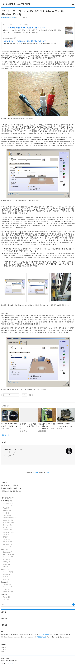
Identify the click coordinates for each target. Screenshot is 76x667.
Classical (7, 552)
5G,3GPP (7, 547)
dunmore (17, 637)
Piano (6, 562)
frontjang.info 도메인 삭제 (9, 485)
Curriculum (8, 515)
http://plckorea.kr (8, 38)
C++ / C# (7, 505)
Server (6, 534)
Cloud (6, 539)
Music (5, 549)
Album (6, 559)
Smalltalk (5, 594)
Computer (6, 501)
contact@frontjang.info (11, 452)
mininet (30, 634)
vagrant (56, 634)
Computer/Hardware (8, 17)
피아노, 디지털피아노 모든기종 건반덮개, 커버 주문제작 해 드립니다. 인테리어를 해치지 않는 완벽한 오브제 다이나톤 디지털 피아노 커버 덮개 (32, 31)
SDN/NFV (7, 542)
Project (4, 582)
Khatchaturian (23, 634)
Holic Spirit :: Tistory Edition (15, 4)
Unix (6, 513)
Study (6, 579)
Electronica (8, 557)
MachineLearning (9, 518)
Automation (7, 544)
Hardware (7, 530)
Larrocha (62, 634)
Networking (8, 520)
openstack (4, 634)
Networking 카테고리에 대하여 (11, 488)
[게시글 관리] (16, 395)
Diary (6, 599)
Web (6, 508)
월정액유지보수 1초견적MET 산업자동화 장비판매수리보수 (25, 41)
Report (6, 597)
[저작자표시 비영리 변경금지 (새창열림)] (30, 395)
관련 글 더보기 (6, 435)
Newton (15, 634)
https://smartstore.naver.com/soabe (13, 25)
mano (36, 634)
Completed (7, 587)
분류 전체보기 (7, 498)
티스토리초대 (41, 637)
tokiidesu (35, 472)
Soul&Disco (8, 554)
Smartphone (8, 532)
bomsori (11, 637)
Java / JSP (8, 503)
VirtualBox (7, 527)
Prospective (8, 592)
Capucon (24, 637)
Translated (8, 572)
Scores (6, 564)
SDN (51, 634)
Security (7, 510)
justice (60, 637)
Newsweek (7, 574)
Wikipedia (7, 577)
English (5, 569)
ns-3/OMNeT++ (9, 522)
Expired (6, 589)
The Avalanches (52, 637)
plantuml (66, 637)
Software (7, 525)
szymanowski (32, 637)
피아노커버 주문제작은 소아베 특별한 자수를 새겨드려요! (24, 28)
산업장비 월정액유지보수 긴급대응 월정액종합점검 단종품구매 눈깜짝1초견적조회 (30, 43)
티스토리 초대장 (43, 634)
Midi (5, 566)
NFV (10, 634)
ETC (5, 537)
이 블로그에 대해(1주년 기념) (11, 491)
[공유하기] (9, 395)
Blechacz (4, 637)
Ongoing (7, 584)
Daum (47, 472)
